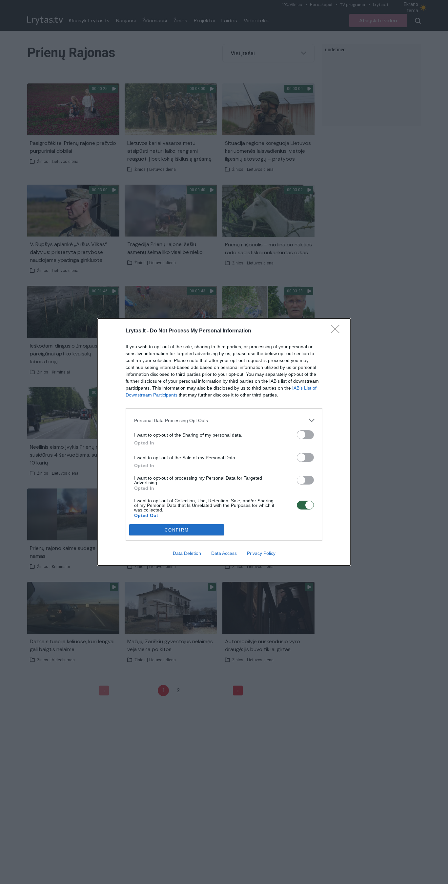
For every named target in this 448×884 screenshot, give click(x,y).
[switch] (305, 434)
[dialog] (224, 442)
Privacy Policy (261, 553)
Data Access (224, 553)
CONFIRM (177, 530)
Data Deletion (187, 553)
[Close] (337, 331)
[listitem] (224, 420)
